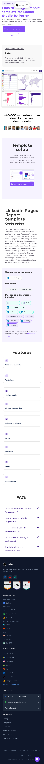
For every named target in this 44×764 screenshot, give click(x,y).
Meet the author (14, 48)
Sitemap (20, 755)
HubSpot (9, 669)
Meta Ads (9, 653)
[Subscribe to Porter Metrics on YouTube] (10, 577)
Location (13, 325)
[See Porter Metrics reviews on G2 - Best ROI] (17, 586)
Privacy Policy (23, 750)
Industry (27, 321)
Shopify (8, 665)
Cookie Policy (35, 750)
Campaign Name (16, 316)
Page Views (28, 312)
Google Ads (10, 657)
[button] (22, 510)
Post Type (14, 321)
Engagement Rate (17, 307)
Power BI (9, 618)
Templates (7, 722)
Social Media (11, 289)
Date (31, 316)
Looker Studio (11, 610)
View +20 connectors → (12, 685)
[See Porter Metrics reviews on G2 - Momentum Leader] (7, 586)
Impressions (14, 303)
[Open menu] (26, 5)
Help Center (7, 734)
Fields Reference (9, 730)
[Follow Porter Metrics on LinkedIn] (5, 577)
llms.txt (28, 755)
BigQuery (9, 603)
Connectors (9, 649)
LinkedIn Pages (15, 278)
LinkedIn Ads (10, 673)
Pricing (5, 719)
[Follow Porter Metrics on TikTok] (15, 577)
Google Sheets (11, 614)
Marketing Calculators (11, 738)
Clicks (28, 303)
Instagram (9, 661)
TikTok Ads (10, 677)
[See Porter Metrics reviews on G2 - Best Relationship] (26, 586)
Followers (13, 312)
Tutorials (6, 726)
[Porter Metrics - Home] (20, 5)
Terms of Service (10, 750)
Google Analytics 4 (13, 681)
